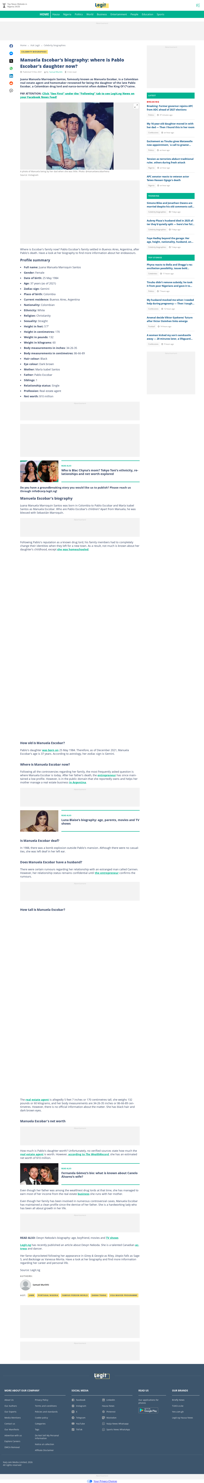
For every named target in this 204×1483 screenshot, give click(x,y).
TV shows (112, 1238)
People (134, 14)
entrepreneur (107, 775)
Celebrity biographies (55, 45)
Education (147, 14)
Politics (79, 14)
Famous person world (75, 1295)
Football (151, 326)
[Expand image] (136, 106)
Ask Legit (35, 45)
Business (102, 14)
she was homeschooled (72, 549)
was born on (50, 750)
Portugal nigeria (48, 1295)
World (89, 14)
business (83, 1194)
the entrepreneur (107, 873)
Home (44, 14)
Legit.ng (25, 1245)
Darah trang (99, 1295)
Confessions (153, 132)
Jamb (31, 1295)
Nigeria (67, 14)
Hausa (56, 14)
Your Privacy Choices (105, 1481)
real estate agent (37, 1099)
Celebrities (152, 273)
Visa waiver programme (123, 1295)
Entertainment (119, 14)
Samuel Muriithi (55, 72)
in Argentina (77, 782)
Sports (160, 14)
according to (88, 1154)
